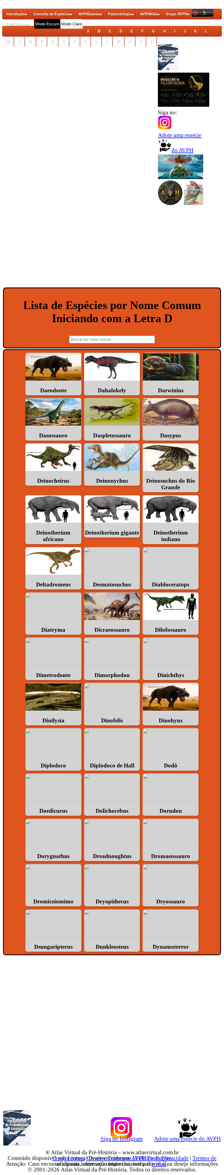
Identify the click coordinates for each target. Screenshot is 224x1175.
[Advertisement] (112, 248)
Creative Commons (109, 1158)
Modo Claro (71, 24)
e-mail (159, 1164)
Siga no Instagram (122, 1138)
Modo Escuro (47, 24)
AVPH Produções (151, 1158)
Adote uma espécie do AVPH (187, 1138)
